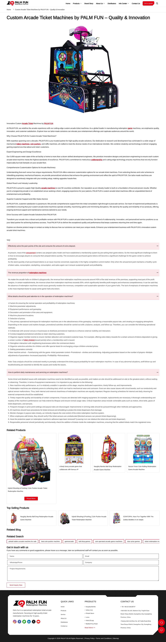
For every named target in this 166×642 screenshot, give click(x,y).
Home (9, 9)
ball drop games (84, 541)
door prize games (133, 541)
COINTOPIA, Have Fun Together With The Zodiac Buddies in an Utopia (134, 518)
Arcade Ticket (27, 123)
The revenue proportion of (27, 273)
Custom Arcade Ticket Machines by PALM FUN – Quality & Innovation (40, 9)
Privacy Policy (90, 638)
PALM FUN (48, 123)
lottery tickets (29, 340)
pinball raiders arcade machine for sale (22, 541)
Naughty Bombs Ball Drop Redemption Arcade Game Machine (109, 452)
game (130, 128)
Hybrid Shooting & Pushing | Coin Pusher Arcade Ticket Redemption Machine (31, 468)
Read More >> (90, 627)
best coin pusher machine (50, 541)
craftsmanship (96, 160)
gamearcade (69, 541)
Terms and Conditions (104, 638)
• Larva (87, 617)
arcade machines (48, 188)
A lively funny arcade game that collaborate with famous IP (74, 452)
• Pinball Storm (89, 613)
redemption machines (37, 273)
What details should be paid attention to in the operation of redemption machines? (40, 296)
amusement (31, 253)
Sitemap (116, 638)
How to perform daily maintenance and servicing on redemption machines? (38, 372)
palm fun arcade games (34, 603)
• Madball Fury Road (91, 624)
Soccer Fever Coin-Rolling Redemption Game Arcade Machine (143, 452)
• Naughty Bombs (90, 606)
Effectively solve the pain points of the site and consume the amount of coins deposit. (41, 246)
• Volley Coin (89, 610)
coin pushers (35, 144)
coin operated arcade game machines (108, 541)
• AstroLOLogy (89, 620)
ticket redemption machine (154, 541)
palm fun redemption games (17, 3)
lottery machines (22, 144)
